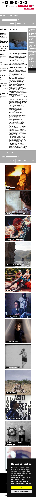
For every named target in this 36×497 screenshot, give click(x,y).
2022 (32, 24)
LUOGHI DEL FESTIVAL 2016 (32, 44)
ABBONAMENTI (29, 8)
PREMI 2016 (31, 66)
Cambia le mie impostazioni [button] (22, 491)
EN (33, 5)
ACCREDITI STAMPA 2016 (32, 38)
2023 (25, 24)
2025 (12, 24)
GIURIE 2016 (31, 58)
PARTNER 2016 (32, 62)
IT (30, 5)
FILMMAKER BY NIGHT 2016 (32, 54)
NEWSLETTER (23, 5)
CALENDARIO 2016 (32, 33)
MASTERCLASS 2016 (32, 49)
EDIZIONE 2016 (32, 30)
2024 (19, 24)
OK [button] (22, 487)
